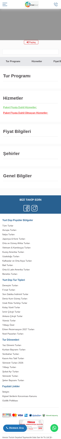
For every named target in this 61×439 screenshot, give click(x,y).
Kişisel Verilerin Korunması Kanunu (19, 396)
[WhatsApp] (54, 428)
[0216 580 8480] (56, 4)
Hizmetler (37, 61)
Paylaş (32, 42)
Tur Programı (13, 61)
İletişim (5, 392)
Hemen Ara (16, 428)
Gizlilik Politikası (10, 400)
